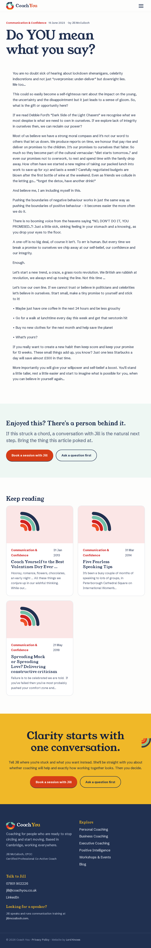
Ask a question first (76, 455)
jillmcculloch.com (17, 918)
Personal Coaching (93, 829)
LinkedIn (12, 897)
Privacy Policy (41, 939)
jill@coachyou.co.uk (21, 890)
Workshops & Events (95, 857)
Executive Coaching (94, 843)
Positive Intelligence (94, 850)
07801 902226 (17, 883)
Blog (82, 864)
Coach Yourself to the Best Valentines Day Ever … (37, 564)
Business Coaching (93, 836)
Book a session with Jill (30, 455)
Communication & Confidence (26, 22)
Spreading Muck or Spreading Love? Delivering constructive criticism (34, 664)
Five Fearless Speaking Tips (98, 564)
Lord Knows (73, 939)
